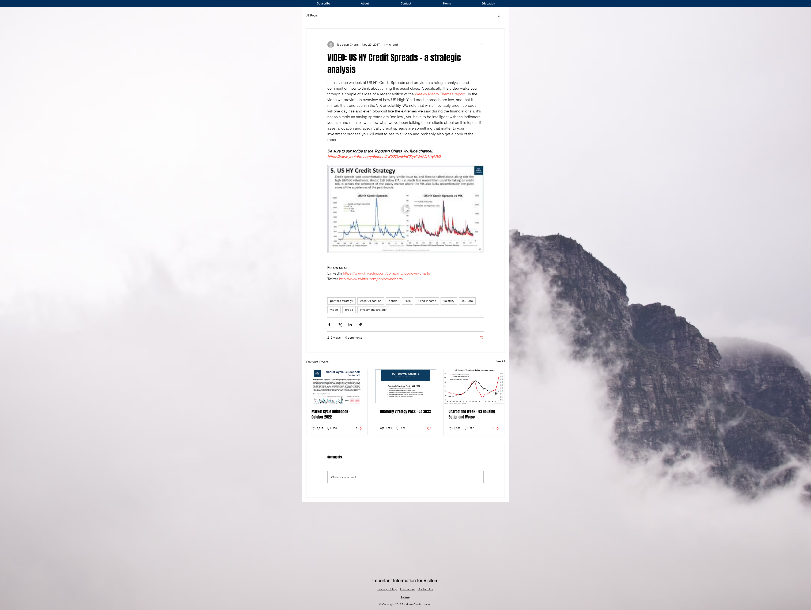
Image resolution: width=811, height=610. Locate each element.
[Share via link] (360, 325)
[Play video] (405, 209)
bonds (393, 301)
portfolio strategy (341, 301)
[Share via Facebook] (329, 325)
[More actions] (481, 44)
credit (349, 310)
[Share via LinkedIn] (350, 325)
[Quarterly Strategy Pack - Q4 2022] (405, 386)
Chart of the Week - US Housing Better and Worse (472, 414)
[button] (499, 15)
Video (334, 310)
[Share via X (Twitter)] (340, 325)
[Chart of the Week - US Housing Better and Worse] (474, 386)
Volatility (448, 301)
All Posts (312, 15)
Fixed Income (427, 301)
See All (500, 361)
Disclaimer (407, 589)
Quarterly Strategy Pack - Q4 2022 (405, 411)
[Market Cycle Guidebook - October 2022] (336, 386)
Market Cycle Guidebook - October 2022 (331, 414)
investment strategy (373, 310)
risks (407, 301)
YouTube (467, 301)
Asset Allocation (370, 301)
